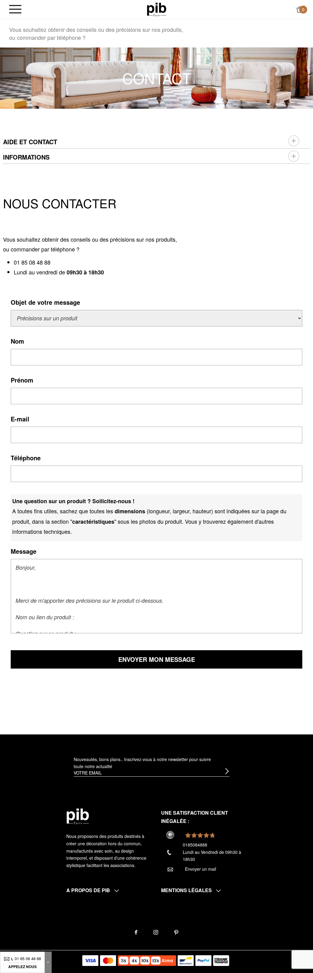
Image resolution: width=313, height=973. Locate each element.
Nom (17, 341)
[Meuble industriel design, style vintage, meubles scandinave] (157, 9)
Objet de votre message (45, 302)
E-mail (20, 418)
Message (23, 551)
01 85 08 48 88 (32, 262)
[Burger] (15, 9)
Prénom (22, 379)
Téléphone (26, 457)
